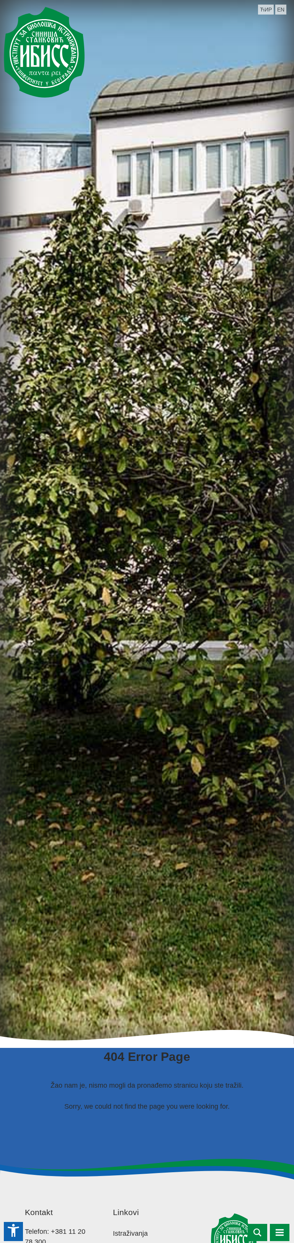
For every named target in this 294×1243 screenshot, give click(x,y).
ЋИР (266, 10)
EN (280, 10)
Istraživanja (130, 1233)
